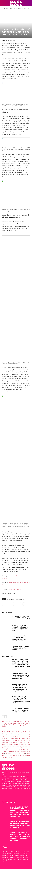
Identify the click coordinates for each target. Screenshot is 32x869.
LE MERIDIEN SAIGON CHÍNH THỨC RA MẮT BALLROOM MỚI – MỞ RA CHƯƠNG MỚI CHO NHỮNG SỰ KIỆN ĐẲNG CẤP (21, 700)
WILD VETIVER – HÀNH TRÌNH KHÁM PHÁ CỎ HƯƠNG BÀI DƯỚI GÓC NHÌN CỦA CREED (19, 638)
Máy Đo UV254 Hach (19, 776)
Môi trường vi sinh (17, 749)
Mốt (7, 8)
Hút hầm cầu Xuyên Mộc (12, 859)
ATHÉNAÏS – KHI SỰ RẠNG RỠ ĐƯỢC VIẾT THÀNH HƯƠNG (20, 648)
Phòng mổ (22, 742)
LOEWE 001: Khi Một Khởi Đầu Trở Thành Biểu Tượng (21, 617)
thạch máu (8, 749)
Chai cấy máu (8, 753)
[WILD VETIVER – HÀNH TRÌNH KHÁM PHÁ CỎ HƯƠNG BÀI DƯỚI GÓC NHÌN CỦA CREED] (6, 638)
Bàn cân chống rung (18, 725)
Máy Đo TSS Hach (16, 781)
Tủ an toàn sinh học (16, 721)
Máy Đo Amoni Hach (11, 783)
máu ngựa (16, 748)
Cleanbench (17, 744)
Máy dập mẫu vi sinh (11, 735)
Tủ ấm (3, 731)
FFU (28, 742)
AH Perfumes (10, 599)
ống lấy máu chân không (13, 746)
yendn (5, 40)
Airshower (10, 744)
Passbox (4, 744)
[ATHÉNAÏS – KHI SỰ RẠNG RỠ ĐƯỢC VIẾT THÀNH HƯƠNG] (6, 649)
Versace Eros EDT (20, 599)
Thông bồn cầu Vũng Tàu (20, 853)
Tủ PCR (25, 721)
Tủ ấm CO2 (10, 733)
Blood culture (11, 755)
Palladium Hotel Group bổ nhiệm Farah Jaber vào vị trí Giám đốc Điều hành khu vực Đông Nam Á (21, 676)
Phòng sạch (14, 742)
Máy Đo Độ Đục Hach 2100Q (21, 787)
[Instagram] (7, 796)
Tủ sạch (26, 736)
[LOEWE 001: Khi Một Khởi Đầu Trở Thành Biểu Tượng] (6, 618)
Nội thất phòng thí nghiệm (17, 723)
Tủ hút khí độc (6, 721)
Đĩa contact (26, 749)
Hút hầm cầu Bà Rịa (20, 852)
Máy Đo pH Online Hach (12, 785)
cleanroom (24, 744)
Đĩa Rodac (4, 751)
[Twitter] (10, 796)
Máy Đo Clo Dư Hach (7, 788)
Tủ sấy (17, 731)
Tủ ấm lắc (21, 733)
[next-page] (5, 716)
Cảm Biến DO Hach (18, 780)
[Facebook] (3, 796)
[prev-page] (3, 716)
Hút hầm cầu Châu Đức (8, 857)
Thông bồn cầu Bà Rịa (8, 852)
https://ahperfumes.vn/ (15, 589)
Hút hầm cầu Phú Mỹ (7, 855)
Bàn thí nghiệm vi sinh (19, 740)
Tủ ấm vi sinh (10, 731)
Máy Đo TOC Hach (7, 776)
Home (3, 8)
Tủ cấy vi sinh (18, 736)
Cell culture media (7, 757)
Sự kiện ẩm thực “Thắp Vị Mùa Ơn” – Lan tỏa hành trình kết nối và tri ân (20, 710)
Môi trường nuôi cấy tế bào (23, 755)
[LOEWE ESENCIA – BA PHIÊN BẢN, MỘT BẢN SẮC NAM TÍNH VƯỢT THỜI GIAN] (6, 628)
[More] (24, 604)
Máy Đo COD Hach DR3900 (22, 788)
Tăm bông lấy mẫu (14, 751)
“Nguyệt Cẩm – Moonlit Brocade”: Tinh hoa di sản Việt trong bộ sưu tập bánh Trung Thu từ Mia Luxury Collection (20, 687)
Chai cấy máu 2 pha (19, 753)
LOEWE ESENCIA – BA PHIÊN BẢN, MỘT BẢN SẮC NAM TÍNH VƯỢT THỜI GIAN (20, 628)
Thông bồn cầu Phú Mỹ (21, 855)
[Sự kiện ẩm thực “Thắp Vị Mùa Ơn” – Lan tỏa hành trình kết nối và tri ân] (6, 711)
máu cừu (24, 746)
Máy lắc (16, 733)
